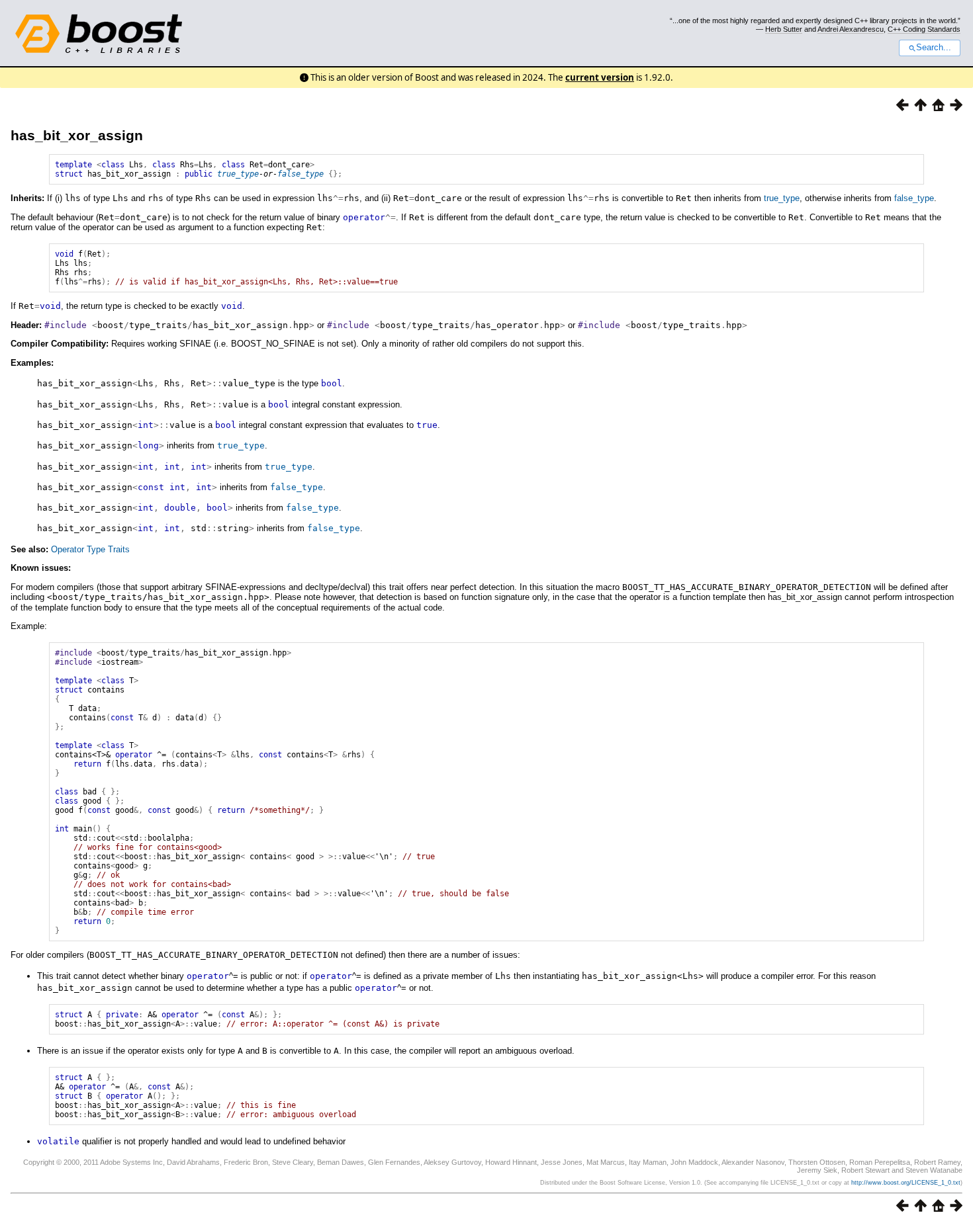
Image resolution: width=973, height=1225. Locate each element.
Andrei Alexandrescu (850, 29)
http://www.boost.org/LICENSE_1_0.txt (905, 1182)
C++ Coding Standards (924, 29)
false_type (300, 174)
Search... (933, 47)
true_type (238, 174)
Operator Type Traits (90, 549)
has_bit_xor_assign (77, 135)
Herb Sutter (783, 29)
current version (599, 77)
